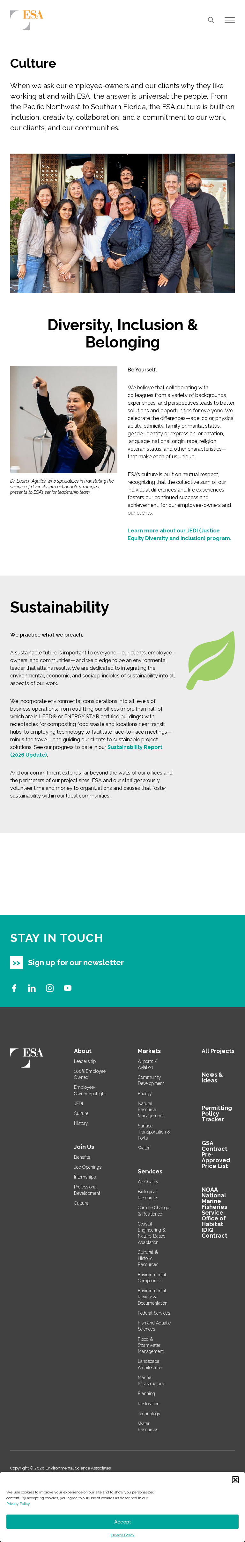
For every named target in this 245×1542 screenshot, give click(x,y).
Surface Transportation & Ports (154, 1132)
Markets (149, 1051)
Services (150, 1171)
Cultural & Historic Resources (148, 1258)
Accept (122, 1522)
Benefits (82, 1157)
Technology (149, 1413)
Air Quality (148, 1181)
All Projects (218, 1051)
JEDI (78, 1103)
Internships (85, 1176)
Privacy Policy (18, 1503)
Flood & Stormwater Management (151, 1345)
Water (144, 1147)
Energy (145, 1093)
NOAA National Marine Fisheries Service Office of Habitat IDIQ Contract (214, 1212)
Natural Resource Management (151, 1109)
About (83, 1051)
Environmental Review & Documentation (152, 1297)
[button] (235, 1480)
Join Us (84, 1146)
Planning (146, 1393)
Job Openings (87, 1167)
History (81, 1123)
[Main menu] (230, 20)
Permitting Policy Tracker (217, 1113)
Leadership (85, 1061)
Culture (81, 1113)
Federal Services (154, 1313)
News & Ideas (212, 1077)
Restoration (149, 1403)
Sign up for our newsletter (76, 962)
